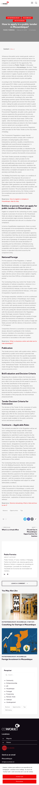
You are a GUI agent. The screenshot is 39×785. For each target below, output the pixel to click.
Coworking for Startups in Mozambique (19, 625)
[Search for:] (19, 675)
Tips (21, 510)
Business (5, 510)
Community (9, 680)
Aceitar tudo (19, 776)
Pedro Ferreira (10, 554)
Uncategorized (19, 20)
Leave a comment (18, 583)
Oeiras (8, 742)
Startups (30, 622)
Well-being (8, 710)
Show (12, 49)
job (7, 686)
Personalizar (19, 781)
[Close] (37, 764)
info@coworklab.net (8, 762)
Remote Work (10, 697)
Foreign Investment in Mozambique (17, 659)
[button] (19, 739)
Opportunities (14, 510)
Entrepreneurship (13, 17)
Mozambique (27, 17)
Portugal (9, 691)
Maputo (9, 738)
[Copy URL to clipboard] (35, 519)
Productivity (10, 694)
